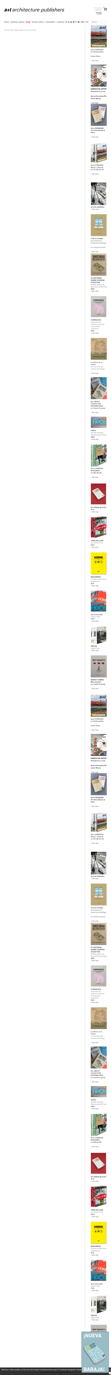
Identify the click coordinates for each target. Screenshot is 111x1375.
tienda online (38, 22)
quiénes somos (17, 22)
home (6, 22)
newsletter (50, 22)
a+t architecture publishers (37, 10)
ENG (82, 22)
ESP (87, 22)
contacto (60, 22)
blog (28, 22)
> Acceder (99, 14)
